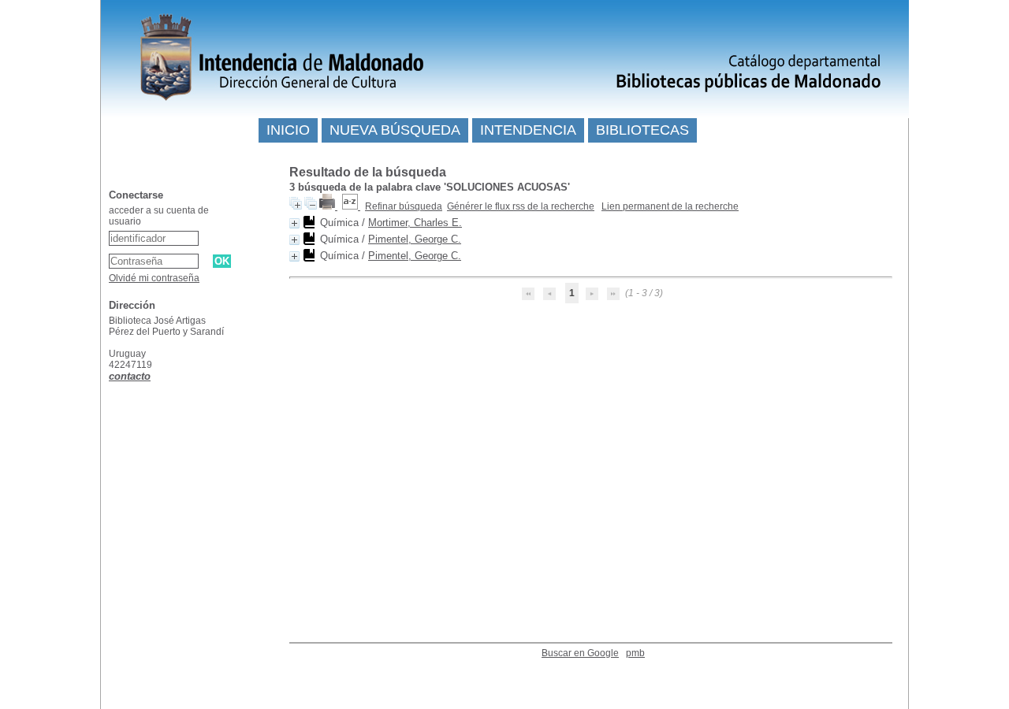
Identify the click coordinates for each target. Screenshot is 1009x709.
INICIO (288, 130)
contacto (130, 376)
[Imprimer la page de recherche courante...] (328, 206)
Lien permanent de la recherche (670, 206)
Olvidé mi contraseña (154, 278)
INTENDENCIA (528, 130)
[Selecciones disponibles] (351, 206)
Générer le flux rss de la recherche (520, 206)
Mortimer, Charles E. (415, 222)
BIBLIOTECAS (642, 130)
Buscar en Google (580, 653)
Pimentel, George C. (414, 239)
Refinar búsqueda (403, 206)
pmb (635, 653)
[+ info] (294, 223)
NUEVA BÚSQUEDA (395, 130)
